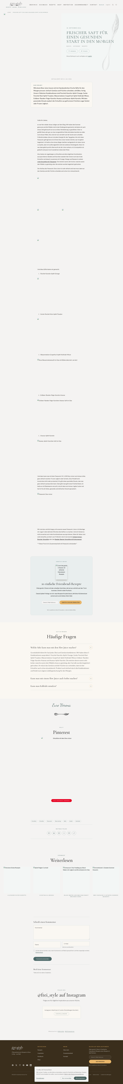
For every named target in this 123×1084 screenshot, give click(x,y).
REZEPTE (85, 46)
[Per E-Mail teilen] (69, 833)
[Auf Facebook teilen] (59, 833)
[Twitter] (16, 1065)
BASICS (69, 46)
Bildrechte (61, 1031)
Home (9, 12)
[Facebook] (13, 1065)
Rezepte (52, 4)
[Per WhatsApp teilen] (54, 833)
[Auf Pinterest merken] (49, 833)
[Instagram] (20, 1065)
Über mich (33, 4)
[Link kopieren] (74, 833)
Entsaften (34, 821)
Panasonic (49, 821)
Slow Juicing (58, 821)
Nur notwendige (66, 1078)
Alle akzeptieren (80, 1078)
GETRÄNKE (76, 46)
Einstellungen (61, 1013)
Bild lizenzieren (69, 1031)
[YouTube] (27, 1065)
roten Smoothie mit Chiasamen (46, 161)
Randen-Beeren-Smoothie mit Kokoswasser (68, 539)
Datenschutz (39, 952)
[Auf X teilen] (64, 833)
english (108, 4)
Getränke (78, 821)
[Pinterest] (23, 1065)
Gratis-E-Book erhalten (71, 602)
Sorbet (70, 821)
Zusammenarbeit (81, 4)
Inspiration (68, 4)
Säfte (65, 821)
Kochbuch (43, 4)
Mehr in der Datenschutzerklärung (74, 1074)
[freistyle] (17, 1048)
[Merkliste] (116, 5)
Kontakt (93, 4)
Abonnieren (100, 1061)
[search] (113, 4)
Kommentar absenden (42, 959)
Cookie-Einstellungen (106, 1074)
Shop (59, 4)
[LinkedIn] (31, 1065)
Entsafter (41, 821)
